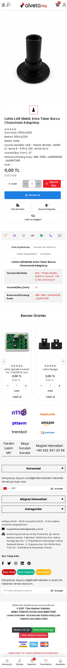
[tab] (21, 247)
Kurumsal (33, 468)
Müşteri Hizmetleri (50, 448)
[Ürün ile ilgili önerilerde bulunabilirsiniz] (61, 235)
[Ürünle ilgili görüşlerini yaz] (24, 235)
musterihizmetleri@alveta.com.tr (25, 529)
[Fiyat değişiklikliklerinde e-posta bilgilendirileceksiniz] (42, 235)
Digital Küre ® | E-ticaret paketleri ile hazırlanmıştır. (34, 653)
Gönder (58, 488)
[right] (63, 361)
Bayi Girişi (9, 572)
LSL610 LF (39, 276)
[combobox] (6, 488)
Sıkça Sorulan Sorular (25, 448)
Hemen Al (34, 195)
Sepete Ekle (53, 183)
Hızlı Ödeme (26, 572)
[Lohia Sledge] (50, 344)
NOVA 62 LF (49, 279)
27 (36, 287)
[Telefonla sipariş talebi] (52, 235)
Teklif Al (16, 397)
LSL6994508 (53, 295)
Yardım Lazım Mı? (8, 448)
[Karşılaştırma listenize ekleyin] (33, 235)
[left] (4, 361)
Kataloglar (43, 572)
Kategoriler (33, 509)
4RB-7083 (40, 295)
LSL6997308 (42, 298)
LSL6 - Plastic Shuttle (46, 273)
